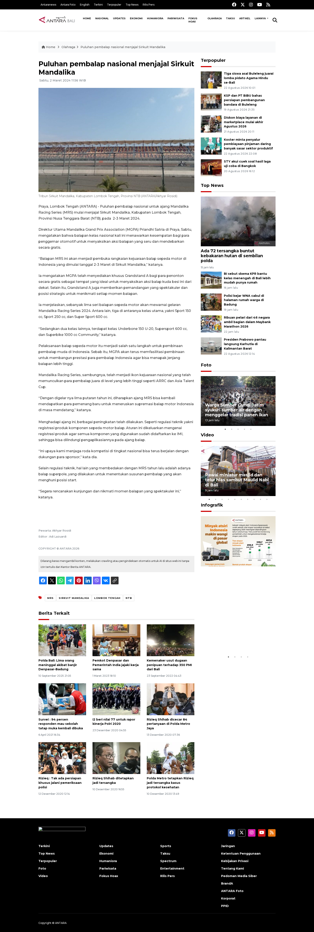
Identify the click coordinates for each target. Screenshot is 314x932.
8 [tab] (254, 499)
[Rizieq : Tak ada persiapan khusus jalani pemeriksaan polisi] (62, 758)
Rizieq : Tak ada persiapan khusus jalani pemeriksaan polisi (60, 782)
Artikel (244, 18)
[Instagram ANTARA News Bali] (251, 5)
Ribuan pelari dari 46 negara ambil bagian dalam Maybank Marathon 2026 (247, 322)
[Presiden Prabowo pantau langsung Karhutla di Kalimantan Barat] (211, 346)
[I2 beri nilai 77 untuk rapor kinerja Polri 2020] (116, 699)
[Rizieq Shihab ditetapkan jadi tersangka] (116, 758)
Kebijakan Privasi (234, 861)
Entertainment (172, 868)
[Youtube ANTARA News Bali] (259, 5)
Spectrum (168, 861)
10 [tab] (267, 499)
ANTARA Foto (232, 891)
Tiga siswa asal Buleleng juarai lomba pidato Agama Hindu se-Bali (248, 78)
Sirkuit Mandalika (74, 598)
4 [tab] (244, 429)
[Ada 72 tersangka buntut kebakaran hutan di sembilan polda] (238, 221)
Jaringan (228, 846)
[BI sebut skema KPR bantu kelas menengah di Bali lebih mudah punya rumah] (211, 280)
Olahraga (214, 18)
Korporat (228, 898)
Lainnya (260, 18)
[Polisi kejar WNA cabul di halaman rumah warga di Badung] (211, 302)
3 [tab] (238, 429)
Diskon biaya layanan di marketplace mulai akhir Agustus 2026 (243, 122)
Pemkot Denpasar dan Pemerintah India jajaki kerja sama (115, 665)
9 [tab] (260, 499)
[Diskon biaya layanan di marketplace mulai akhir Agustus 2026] (211, 124)
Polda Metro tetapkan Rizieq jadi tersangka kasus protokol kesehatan (170, 782)
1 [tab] (225, 429)
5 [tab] (251, 429)
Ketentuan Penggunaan (241, 853)
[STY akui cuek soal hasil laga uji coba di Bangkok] (211, 168)
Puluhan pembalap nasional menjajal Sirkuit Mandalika (123, 47)
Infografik (212, 505)
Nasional (102, 18)
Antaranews (48, 4)
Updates (119, 18)
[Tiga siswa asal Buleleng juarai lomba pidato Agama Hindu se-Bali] (211, 80)
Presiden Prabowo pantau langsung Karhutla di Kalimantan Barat (245, 344)
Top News (132, 4)
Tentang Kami (232, 868)
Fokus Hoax (192, 20)
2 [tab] (232, 429)
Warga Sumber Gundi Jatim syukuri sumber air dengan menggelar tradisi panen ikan (236, 409)
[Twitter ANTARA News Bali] (243, 5)
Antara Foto (68, 4)
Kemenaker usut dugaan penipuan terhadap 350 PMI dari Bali (169, 665)
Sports (165, 846)
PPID (225, 906)
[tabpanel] (238, 401)
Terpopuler (114, 4)
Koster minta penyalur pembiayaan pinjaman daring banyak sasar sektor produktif (248, 144)
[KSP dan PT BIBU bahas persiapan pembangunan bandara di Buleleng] (211, 102)
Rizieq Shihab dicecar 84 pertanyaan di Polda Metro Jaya (168, 724)
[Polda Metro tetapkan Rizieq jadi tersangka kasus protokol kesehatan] (170, 758)
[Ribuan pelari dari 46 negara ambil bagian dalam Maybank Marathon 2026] (211, 324)
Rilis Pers (148, 4)
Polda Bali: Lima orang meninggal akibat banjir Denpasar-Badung (57, 665)
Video (207, 434)
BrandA (227, 883)
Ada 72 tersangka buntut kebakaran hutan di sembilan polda (232, 255)
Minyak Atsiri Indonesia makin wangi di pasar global (237, 640)
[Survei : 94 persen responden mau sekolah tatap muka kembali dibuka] (62, 699)
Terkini (98, 4)
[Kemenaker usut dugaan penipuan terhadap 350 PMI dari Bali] (170, 640)
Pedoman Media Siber (239, 876)
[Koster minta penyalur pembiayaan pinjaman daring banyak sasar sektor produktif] (211, 146)
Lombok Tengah (107, 598)
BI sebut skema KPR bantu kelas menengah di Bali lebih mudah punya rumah (247, 278)
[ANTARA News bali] (59, 19)
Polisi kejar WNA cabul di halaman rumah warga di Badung (244, 300)
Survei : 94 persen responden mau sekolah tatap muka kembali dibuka (60, 724)
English (85, 4)
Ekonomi (136, 18)
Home (87, 18)
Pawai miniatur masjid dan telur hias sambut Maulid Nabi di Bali (237, 479)
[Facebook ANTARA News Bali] (234, 5)
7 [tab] (248, 499)
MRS (50, 598)
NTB (129, 598)
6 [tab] (241, 499)
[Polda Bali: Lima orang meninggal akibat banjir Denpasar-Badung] (62, 640)
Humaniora (155, 18)
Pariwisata (175, 18)
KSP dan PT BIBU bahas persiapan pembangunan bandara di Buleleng (244, 100)
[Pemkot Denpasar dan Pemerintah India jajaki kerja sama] (116, 640)
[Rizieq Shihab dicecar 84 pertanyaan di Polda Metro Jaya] (170, 699)
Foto (206, 365)
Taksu (230, 18)
